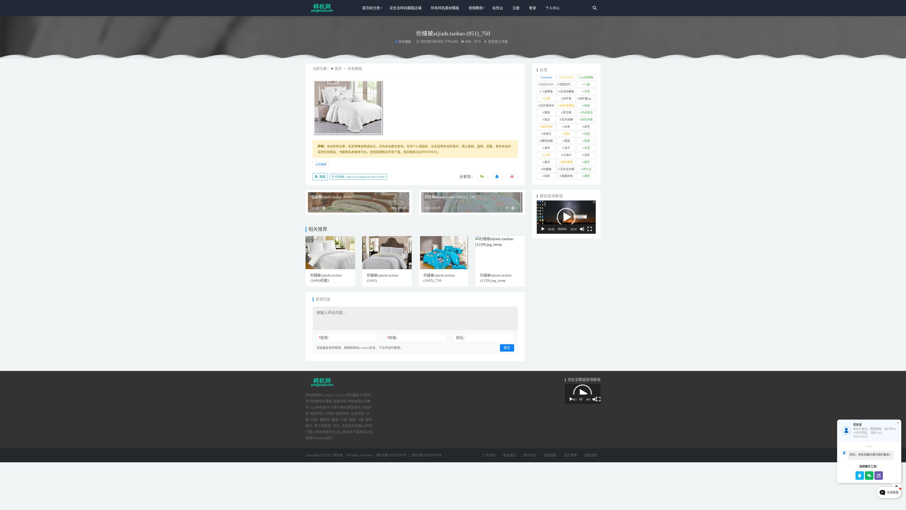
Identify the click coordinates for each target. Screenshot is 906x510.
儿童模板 (547, 91)
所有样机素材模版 (445, 8)
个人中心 (552, 8)
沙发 (547, 155)
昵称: (324, 338)
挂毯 (587, 134)
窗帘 (547, 162)
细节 (587, 162)
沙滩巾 (567, 155)
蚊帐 (547, 176)
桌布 (547, 148)
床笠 (587, 126)
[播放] (543, 229)
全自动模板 (567, 91)
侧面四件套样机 (567, 84)
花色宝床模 (567, 169)
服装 (567, 141)
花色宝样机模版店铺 (405, 8)
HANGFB (567, 77)
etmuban (547, 77)
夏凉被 (567, 112)
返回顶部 (590, 455)
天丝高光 (587, 112)
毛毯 (587, 148)
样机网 (338, 455)
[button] (566, 217)
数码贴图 (547, 141)
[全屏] (589, 229)
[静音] (582, 229)
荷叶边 (587, 169)
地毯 (587, 105)
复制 (547, 112)
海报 (322, 176)
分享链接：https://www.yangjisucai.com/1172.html (359, 176)
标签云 (497, 8)
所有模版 (405, 41)
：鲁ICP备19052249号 (389, 455)
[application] (566, 217)
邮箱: (392, 338)
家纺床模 (587, 119)
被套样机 (567, 176)
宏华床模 (567, 119)
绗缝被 (322, 164)
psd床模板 (587, 77)
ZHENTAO (547, 84)
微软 (567, 134)
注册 (516, 8)
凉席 (587, 91)
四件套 (567, 98)
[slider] (562, 229)
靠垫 (587, 176)
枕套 (587, 141)
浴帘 (587, 155)
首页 (338, 69)
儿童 (587, 84)
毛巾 (567, 148)
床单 (567, 126)
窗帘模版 (567, 162)
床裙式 (547, 134)
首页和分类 (371, 8)
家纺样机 (547, 126)
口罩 (547, 98)
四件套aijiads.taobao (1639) (587, 98)
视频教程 (476, 8)
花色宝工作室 (497, 41)
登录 (532, 8)
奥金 (547, 119)
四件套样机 (547, 105)
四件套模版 (567, 105)
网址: (460, 338)
